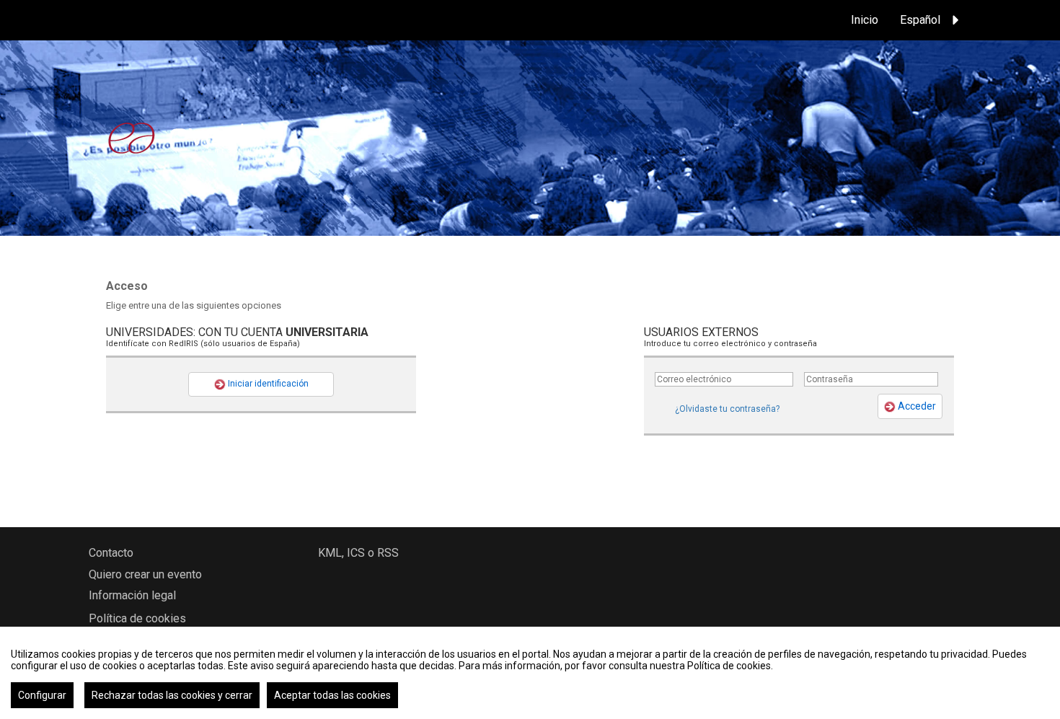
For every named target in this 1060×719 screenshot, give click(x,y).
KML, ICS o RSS (358, 553)
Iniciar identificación (267, 384)
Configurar (42, 695)
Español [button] (920, 20)
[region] (530, 673)
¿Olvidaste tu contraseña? (727, 409)
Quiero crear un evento (145, 574)
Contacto (111, 553)
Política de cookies (137, 618)
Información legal (132, 595)
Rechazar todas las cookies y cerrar (172, 695)
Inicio (864, 20)
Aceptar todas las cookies (332, 695)
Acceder (916, 406)
